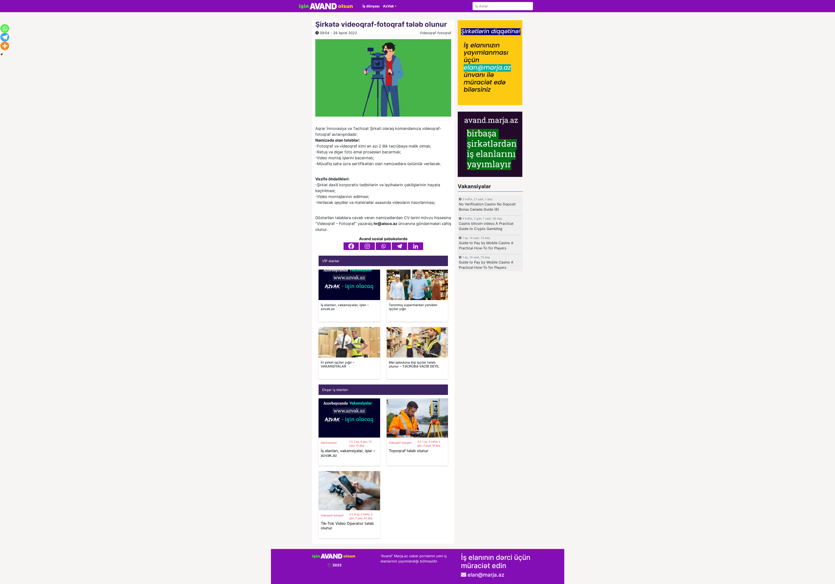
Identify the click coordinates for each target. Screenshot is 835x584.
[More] (4, 46)
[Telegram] (399, 246)
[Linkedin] (415, 246)
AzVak (388, 6)
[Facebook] (351, 246)
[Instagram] (367, 246)
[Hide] (1, 54)
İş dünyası (370, 6)
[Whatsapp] (383, 246)
